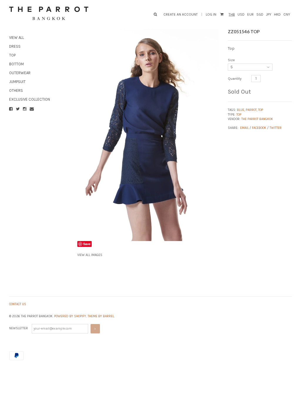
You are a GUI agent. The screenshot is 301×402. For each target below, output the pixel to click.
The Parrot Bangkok (257, 119)
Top (238, 115)
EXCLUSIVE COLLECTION (29, 99)
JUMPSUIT (17, 81)
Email (244, 128)
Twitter (276, 128)
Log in (211, 14)
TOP (12, 55)
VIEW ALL (16, 37)
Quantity (235, 79)
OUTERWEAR (20, 73)
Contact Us (17, 304)
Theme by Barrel (101, 316)
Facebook (259, 128)
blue (240, 110)
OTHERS (16, 90)
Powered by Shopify (70, 316)
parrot (251, 110)
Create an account (180, 14)
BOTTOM (16, 64)
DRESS (15, 46)
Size (231, 60)
